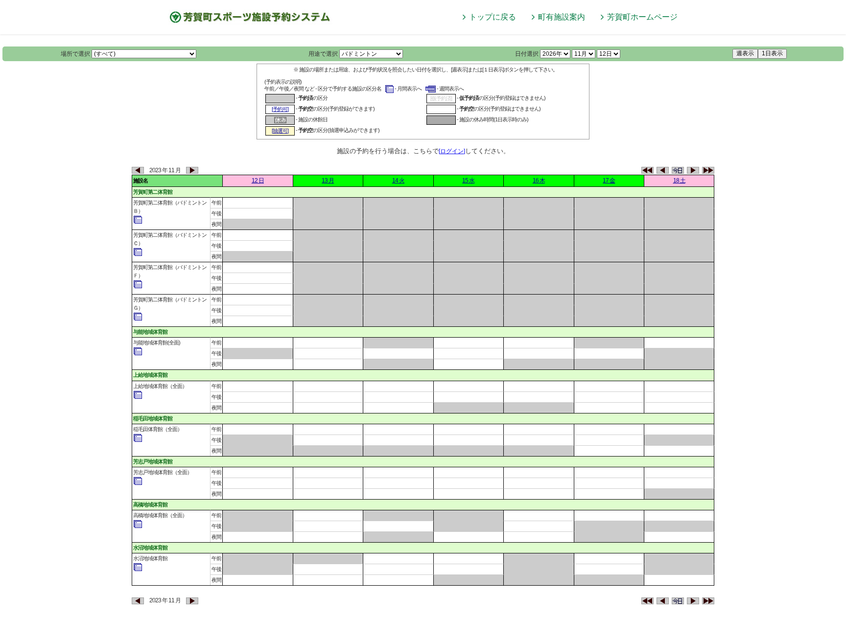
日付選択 (527, 53)
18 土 (679, 180)
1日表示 (772, 53)
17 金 (609, 180)
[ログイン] (452, 151)
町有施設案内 (561, 17)
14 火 (398, 180)
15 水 (468, 180)
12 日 (258, 180)
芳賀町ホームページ (642, 17)
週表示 (745, 53)
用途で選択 (323, 53)
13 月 (328, 180)
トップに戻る (492, 17)
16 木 (539, 180)
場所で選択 (75, 53)
